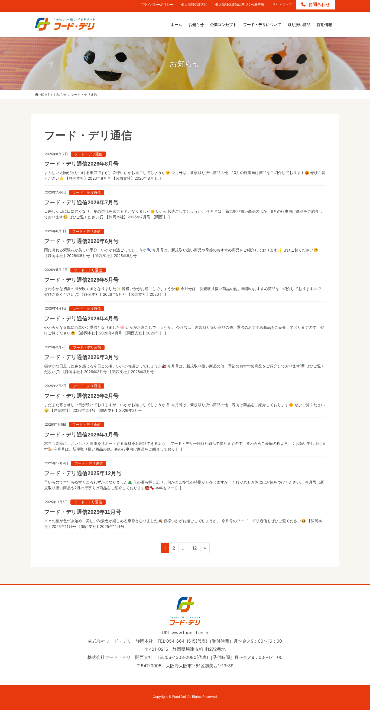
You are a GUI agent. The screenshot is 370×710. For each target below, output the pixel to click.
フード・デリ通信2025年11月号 (82, 512)
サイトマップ (282, 4)
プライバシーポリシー (157, 4)
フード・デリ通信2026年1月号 (81, 435)
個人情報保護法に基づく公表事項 (239, 4)
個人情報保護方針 (194, 4)
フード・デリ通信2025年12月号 (83, 473)
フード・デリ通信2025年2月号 (81, 396)
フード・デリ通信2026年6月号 (81, 241)
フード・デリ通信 (88, 154)
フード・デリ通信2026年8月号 (81, 164)
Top (357, 697)
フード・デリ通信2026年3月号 (81, 357)
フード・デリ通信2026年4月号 (81, 318)
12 (194, 549)
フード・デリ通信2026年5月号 (81, 280)
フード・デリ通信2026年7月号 (81, 202)
